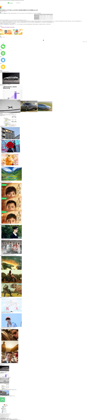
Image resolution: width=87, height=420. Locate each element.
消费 (20, 0)
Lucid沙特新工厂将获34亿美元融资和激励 (4, 71)
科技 (23, 0)
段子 (18, 0)
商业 (14, 0)
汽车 (21, 0)
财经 (16, 0)
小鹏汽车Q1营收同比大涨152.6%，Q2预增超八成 (5, 84)
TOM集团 (1, 418)
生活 (10, 0)
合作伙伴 (5, 418)
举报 (0, 36)
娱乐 (3, 0)
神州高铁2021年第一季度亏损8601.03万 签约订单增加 (7, 27)
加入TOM (9, 418)
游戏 (8, 0)
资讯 (1, 0)
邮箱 (13, 0)
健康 (17, 0)
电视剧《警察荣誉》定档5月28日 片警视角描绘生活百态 (6, 182)
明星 (5, 0)
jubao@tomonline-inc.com (17, 419)
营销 (12, 0)
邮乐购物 (3, 418)
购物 (22, 0)
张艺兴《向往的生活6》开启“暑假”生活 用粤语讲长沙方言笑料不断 (8, 327)
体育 (4, 0)
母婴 (11, 0)
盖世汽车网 (1, 72)
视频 (15, 0)
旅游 (9, 0)
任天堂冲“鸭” (2, 165)
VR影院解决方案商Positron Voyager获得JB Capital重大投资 (7, 152)
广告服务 (7, 418)
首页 (0, 0)
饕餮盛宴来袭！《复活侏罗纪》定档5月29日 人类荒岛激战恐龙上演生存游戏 (8, 255)
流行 (2, 0)
